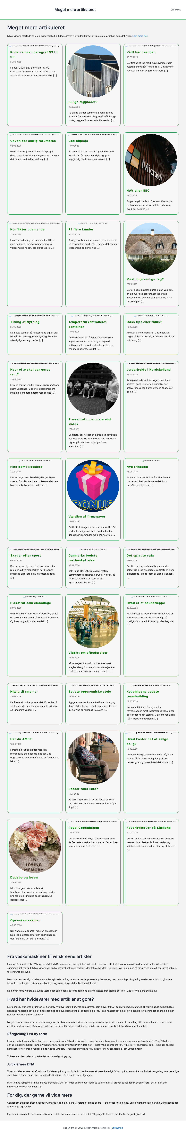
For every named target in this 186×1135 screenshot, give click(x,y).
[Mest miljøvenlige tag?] (151, 264)
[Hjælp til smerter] (34, 703)
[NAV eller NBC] (151, 173)
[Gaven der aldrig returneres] (34, 173)
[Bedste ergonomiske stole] (93, 703)
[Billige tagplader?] (93, 85)
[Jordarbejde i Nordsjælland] (151, 406)
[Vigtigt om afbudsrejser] (93, 636)
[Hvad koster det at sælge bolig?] (151, 772)
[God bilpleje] (93, 173)
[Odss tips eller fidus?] (151, 334)
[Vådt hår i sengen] (151, 85)
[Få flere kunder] (93, 264)
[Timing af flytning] (34, 334)
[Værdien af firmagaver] (93, 499)
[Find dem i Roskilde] (34, 499)
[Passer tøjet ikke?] (93, 772)
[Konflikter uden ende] (34, 264)
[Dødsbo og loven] (34, 862)
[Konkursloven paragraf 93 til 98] (34, 85)
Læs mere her (139, 35)
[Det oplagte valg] (151, 567)
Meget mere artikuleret (75, 9)
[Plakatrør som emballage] (34, 636)
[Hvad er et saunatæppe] (151, 636)
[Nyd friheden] (151, 499)
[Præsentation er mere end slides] (93, 406)
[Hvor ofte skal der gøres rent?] (34, 406)
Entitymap (117, 1127)
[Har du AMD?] (34, 772)
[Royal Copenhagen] (93, 862)
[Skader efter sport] (34, 567)
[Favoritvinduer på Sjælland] (151, 862)
